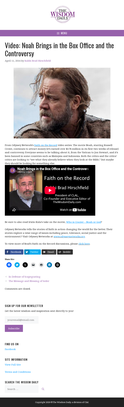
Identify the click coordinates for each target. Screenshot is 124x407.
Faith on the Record (45, 145)
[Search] (43, 389)
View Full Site (13, 364)
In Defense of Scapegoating (24, 276)
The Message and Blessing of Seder (29, 281)
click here (84, 243)
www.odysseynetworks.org (69, 236)
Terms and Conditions (18, 371)
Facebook (10, 349)
